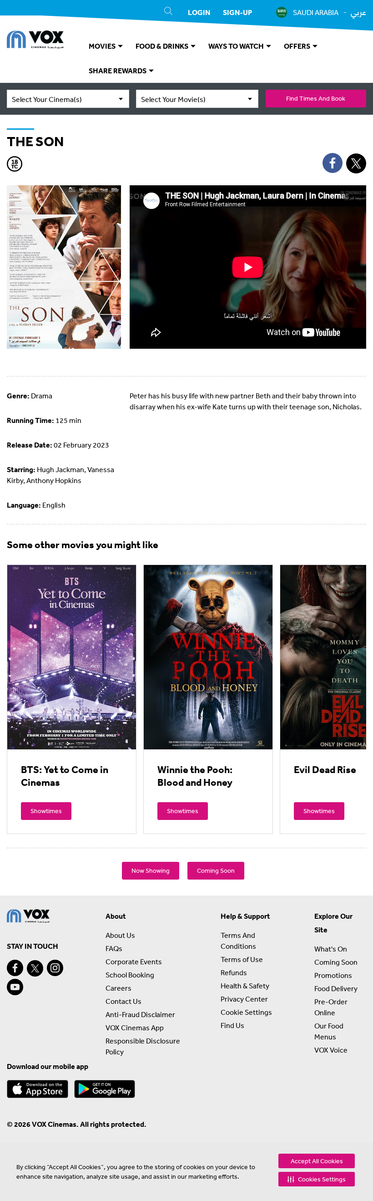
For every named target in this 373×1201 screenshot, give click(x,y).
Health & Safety (245, 985)
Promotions (333, 975)
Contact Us (123, 1001)
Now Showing (150, 870)
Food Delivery (336, 988)
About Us (120, 935)
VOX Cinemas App (135, 1027)
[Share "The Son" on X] (356, 163)
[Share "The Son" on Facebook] (333, 163)
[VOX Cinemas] (35, 41)
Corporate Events (134, 961)
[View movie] (71, 657)
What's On (330, 948)
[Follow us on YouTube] (15, 987)
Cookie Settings (246, 1012)
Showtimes (46, 811)
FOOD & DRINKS (163, 46)
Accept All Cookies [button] (317, 1161)
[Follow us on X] (35, 968)
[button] (316, 1179)
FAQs (114, 948)
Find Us (232, 1025)
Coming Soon (216, 870)
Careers (118, 987)
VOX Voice (331, 1049)
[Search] (168, 12)
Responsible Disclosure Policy (143, 1046)
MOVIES (103, 46)
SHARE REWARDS (118, 70)
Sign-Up (237, 12)
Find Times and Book (315, 98)
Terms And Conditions (238, 941)
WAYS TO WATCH (236, 46)
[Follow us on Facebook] (15, 968)
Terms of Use (242, 959)
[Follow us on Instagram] (55, 968)
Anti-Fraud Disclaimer (140, 1014)
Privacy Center (244, 998)
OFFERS (298, 46)
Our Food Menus (328, 1031)
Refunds (234, 972)
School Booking (130, 974)
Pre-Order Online (331, 1007)
